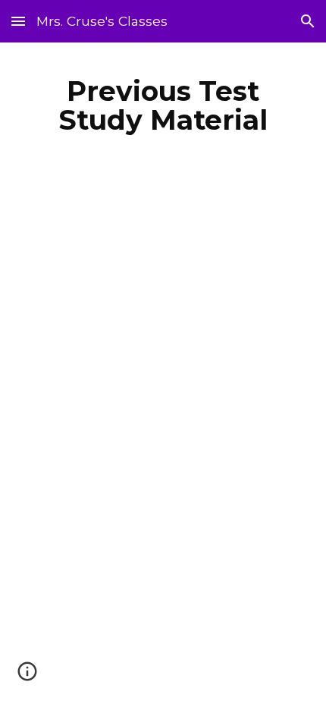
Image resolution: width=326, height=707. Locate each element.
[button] (18, 21)
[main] (163, 105)
